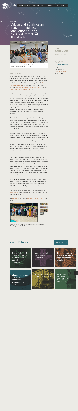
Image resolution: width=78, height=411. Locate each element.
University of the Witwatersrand (20, 89)
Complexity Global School (35, 198)
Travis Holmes (14, 192)
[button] (20, 5)
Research (20, 5)
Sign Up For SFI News (60, 54)
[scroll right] (37, 212)
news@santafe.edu (60, 71)
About (63, 5)
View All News (59, 242)
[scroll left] (10, 212)
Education (36, 5)
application (15, 198)
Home (11, 21)
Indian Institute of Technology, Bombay (29, 87)
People (42, 5)
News (15, 21)
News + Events (27, 5)
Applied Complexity (51, 5)
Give (58, 5)
